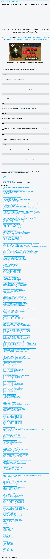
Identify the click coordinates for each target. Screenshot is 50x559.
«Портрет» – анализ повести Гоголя (11, 482)
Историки (5, 541)
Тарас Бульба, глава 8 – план (9, 374)
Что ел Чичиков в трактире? (9, 198)
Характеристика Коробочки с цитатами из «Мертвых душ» (16, 342)
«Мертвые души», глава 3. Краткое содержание (13, 500)
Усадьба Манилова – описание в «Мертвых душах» (14, 302)
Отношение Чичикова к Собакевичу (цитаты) (13, 195)
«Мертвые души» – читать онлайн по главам (13, 401)
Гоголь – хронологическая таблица (11, 396)
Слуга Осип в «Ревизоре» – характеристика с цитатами (15, 351)
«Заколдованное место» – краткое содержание (13, 461)
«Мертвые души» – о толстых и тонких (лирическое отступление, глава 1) (19, 253)
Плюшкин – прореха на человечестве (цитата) (13, 190)
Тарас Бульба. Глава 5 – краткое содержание (13, 389)
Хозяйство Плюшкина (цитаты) (10, 192)
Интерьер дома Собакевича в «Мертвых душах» (14, 283)
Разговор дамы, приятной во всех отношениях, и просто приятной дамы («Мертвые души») (23, 208)
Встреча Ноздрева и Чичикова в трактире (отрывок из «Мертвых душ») (19, 207)
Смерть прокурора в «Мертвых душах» (12, 200)
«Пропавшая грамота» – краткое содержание (13, 456)
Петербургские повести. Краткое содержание (13, 267)
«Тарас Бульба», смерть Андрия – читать (12, 295)
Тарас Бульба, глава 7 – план (9, 378)
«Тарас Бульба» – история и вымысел (11, 466)
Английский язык (7, 551)
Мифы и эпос (6, 548)
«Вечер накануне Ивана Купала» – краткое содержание (15, 454)
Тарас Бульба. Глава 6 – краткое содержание (13, 388)
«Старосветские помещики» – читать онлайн (13, 428)
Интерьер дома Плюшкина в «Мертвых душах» (13, 258)
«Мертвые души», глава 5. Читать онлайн (12, 418)
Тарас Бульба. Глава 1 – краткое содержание (13, 387)
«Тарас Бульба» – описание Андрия (11, 313)
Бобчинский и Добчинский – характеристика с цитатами (15, 355)
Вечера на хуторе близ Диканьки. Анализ (12, 442)
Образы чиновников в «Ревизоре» (10, 352)
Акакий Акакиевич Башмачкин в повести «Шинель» (15, 437)
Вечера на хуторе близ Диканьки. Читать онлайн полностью (16, 375)
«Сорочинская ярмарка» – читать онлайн (12, 410)
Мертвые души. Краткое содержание (11, 496)
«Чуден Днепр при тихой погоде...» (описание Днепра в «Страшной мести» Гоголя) (21, 320)
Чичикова (21, 108)
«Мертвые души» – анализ (9, 436)
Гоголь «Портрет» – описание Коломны (12, 278)
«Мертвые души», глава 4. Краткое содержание (13, 501)
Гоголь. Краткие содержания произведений (12, 228)
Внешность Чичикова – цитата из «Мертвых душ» (14, 305)
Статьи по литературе (8, 544)
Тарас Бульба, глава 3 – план (9, 391)
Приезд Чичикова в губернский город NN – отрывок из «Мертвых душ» (19, 213)
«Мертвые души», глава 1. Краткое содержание (13, 497)
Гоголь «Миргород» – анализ (9, 438)
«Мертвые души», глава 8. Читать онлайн (12, 415)
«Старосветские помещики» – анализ (11, 441)
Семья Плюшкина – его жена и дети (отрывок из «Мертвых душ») (18, 191)
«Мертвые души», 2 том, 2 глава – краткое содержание (15, 444)
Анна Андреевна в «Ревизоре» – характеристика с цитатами (16, 353)
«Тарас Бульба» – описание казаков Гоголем (13, 467)
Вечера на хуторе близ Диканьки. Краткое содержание (15, 451)
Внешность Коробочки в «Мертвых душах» (13, 298)
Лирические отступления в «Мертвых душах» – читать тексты (17, 254)
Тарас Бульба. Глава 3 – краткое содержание (13, 384)
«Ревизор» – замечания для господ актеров (12, 274)
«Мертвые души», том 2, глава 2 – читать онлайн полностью (16, 398)
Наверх (2, 555)
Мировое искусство (7, 549)
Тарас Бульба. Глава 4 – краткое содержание (13, 383)
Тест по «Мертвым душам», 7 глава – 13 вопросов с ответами (16, 330)
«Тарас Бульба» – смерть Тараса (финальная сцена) (14, 290)
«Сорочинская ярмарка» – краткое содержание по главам (15, 453)
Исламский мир (6, 531)
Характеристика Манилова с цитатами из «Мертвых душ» (16, 349)
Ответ (4, 74)
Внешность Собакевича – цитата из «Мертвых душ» (14, 285)
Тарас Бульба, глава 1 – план (9, 394)
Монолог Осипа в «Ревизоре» (9, 266)
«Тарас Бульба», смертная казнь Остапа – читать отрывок (16, 293)
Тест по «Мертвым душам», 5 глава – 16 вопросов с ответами (16, 332)
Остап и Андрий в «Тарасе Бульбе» (11, 469)
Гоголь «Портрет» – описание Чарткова (12, 279)
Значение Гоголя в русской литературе (11, 447)
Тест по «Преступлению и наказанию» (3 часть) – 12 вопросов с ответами (19, 345)
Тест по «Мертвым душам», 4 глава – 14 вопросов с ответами (16, 333)
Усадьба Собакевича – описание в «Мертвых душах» (15, 284)
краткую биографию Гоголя (38, 39)
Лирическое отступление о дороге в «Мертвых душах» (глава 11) (17, 244)
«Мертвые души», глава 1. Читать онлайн (12, 423)
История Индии (6, 535)
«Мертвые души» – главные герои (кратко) (12, 514)
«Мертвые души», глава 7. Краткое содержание (13, 504)
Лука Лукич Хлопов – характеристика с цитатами (14, 357)
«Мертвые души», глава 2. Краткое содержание (13, 499)
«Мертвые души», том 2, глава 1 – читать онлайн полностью (16, 399)
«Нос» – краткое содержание (9, 480)
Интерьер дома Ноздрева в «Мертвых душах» (13, 286)
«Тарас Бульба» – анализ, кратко (10, 440)
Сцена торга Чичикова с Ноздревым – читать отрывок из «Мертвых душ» (19, 215)
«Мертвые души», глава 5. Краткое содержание (13, 502)
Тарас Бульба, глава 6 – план (9, 381)
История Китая (6, 536)
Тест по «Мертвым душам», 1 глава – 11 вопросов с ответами (16, 337)
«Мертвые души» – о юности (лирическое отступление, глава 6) (17, 250)
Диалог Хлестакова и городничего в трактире (13, 225)
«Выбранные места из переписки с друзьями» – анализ (15, 449)
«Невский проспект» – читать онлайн (11, 403)
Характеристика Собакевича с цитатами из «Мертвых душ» (16, 339)
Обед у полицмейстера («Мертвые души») (12, 236)
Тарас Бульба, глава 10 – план (9, 368)
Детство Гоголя (6, 363)
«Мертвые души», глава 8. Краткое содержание (13, 506)
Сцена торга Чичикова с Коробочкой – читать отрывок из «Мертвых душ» (19, 218)
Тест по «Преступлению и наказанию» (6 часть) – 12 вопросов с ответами (19, 319)
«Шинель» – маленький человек (10, 486)
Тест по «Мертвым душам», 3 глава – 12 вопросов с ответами (16, 335)
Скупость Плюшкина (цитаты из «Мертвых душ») (14, 188)
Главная (5, 523)
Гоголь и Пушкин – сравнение (10, 448)
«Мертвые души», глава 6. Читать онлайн (12, 417)
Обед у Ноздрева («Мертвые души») (11, 239)
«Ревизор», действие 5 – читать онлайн (12, 270)
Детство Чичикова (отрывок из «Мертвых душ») (14, 256)
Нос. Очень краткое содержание (10, 230)
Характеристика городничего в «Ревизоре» (12, 361)
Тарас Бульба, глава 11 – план (9, 366)
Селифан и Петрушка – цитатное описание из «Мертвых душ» (17, 299)
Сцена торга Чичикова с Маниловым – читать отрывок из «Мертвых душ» (19, 217)
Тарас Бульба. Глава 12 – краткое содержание (13, 365)
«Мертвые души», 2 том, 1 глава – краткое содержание (15, 445)
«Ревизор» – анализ (7, 443)
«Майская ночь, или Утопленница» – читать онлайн (14, 408)
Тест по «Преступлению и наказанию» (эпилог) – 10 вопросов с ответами (19, 307)
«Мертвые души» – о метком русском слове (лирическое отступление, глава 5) (20, 251)
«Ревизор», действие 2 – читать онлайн (12, 271)
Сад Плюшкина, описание (9, 194)
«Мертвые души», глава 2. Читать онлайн (12, 422)
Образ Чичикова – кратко (8, 350)
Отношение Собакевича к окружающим (12, 197)
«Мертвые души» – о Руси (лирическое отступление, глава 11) (17, 245)
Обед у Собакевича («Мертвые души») (11, 238)
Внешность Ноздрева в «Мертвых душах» (12, 289)
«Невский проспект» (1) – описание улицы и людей (14, 282)
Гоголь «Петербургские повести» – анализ (12, 397)
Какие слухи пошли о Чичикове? (10, 210)
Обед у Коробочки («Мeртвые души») (11, 240)
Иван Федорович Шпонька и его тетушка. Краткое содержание (17, 460)
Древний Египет (7, 533)
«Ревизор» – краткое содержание (10, 493)
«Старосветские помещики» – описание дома (13, 318)
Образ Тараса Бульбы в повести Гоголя (11, 468)
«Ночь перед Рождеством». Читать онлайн (12, 407)
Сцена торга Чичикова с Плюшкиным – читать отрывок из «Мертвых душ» (20, 214)
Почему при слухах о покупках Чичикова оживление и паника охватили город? (21, 211)
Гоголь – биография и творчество (10, 450)
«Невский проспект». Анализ (9, 479)
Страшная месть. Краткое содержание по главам (14, 458)
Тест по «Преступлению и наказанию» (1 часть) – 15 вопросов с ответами (19, 346)
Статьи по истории (7, 542)
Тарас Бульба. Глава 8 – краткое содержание (13, 377)
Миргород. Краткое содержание (10, 462)
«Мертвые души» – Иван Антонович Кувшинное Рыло (15, 233)
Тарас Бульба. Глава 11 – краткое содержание (13, 369)
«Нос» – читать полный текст (9, 402)
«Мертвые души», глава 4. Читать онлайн (12, 420)
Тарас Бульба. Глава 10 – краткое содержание (13, 370)
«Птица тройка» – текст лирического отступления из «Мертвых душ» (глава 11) (21, 243)
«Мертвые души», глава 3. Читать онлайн (12, 421)
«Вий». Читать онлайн (8, 430)
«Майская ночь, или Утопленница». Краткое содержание (16, 455)
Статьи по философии (8, 543)
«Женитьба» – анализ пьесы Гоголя (11, 491)
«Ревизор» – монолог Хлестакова (10, 265)
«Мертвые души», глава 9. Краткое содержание (13, 507)
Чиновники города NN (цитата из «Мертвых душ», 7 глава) (16, 232)
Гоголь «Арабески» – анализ (9, 476)
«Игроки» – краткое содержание (10, 489)
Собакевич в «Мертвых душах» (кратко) (12, 519)
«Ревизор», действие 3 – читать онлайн (12, 269)
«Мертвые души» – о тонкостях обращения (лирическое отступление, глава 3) (20, 252)
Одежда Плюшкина (7, 193)
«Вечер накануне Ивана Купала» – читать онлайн (14, 409)
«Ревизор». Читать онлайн (9, 433)
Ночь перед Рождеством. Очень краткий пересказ (14, 219)
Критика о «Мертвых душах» (9, 521)
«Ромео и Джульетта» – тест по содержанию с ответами (15, 303)
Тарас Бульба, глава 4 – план (9, 390)
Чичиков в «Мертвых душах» (9, 513)
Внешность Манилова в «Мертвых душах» (12, 300)
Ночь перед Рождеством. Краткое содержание (13, 457)
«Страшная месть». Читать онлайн (10, 405)
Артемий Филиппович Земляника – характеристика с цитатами (17, 358)
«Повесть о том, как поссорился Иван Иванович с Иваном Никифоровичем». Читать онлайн (23, 429)
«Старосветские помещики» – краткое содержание (14, 463)
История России (6, 525)
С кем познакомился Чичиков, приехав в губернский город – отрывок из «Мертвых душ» (23, 212)
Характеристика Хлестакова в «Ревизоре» (12, 362)
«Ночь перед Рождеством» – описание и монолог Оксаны (16, 324)
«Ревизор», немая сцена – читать (10, 263)
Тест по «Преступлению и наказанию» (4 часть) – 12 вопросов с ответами (19, 343)
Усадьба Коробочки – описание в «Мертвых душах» (14, 297)
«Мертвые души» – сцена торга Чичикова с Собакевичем (16, 261)
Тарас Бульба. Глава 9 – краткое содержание (13, 376)
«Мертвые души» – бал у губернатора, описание (14, 257)
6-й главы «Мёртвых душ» (23, 37)
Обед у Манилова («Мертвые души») (11, 241)
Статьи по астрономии (8, 550)
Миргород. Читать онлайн (9, 372)
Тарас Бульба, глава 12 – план (9, 364)
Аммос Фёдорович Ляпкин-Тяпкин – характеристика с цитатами (17, 359)
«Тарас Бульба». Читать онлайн (10, 431)
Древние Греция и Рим (8, 528)
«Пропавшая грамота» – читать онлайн (12, 435)
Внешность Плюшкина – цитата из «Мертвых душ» (14, 260)
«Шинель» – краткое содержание (10, 483)
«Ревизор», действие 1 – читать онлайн (12, 273)
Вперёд (4, 177)
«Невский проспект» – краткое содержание (12, 477)
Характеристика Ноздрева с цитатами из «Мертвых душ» (16, 341)
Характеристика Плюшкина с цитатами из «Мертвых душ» (16, 338)
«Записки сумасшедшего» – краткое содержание (14, 487)
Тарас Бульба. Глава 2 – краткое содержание (13, 385)
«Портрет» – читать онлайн (9, 427)
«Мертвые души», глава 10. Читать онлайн (12, 412)
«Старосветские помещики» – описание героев (13, 317)
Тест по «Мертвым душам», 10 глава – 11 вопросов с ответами (17, 325)
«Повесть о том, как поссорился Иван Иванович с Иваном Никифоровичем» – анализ (22, 475)
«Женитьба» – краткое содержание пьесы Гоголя (14, 490)
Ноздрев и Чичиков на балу (9, 205)
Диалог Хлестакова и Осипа (9, 226)
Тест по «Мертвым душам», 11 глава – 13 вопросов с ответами (17, 331)
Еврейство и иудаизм (8, 537)
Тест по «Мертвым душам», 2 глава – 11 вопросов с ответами (16, 336)
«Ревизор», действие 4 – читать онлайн (12, 272)
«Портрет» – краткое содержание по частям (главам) (14, 481)
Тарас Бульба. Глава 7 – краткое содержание (13, 379)
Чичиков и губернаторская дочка (10, 204)
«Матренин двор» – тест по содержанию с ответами (14, 306)
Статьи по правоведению (8, 545)
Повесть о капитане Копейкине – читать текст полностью (16, 187)
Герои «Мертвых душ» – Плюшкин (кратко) (13, 520)
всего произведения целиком (40, 37)
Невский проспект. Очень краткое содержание (13, 231)
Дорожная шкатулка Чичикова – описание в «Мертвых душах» (17, 199)
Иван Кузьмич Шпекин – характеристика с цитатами (15, 356)
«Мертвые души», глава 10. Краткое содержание (14, 508)
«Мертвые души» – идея (8, 512)
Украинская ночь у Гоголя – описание (11, 322)
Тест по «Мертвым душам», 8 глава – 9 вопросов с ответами (16, 329)
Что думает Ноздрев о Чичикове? (10, 201)
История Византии (7, 530)
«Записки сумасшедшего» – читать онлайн (12, 425)
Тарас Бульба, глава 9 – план (9, 371)
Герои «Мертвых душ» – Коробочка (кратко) (13, 516)
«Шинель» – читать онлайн (9, 424)
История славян (6, 529)
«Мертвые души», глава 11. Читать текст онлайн (14, 411)
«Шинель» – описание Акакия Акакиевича (12, 277)
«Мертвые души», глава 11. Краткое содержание (14, 510)
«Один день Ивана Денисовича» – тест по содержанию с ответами (18, 309)
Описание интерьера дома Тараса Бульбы (12, 227)
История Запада (6, 527)
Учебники (5, 539)
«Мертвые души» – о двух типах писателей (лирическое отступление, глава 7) (20, 249)
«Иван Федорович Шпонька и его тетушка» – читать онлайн (16, 404)
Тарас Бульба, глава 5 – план (9, 382)
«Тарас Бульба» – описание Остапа (11, 315)
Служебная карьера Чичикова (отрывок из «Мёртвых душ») (16, 221)
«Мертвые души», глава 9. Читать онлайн (12, 414)
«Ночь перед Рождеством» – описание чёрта (13, 326)
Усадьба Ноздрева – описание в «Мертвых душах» (14, 287)
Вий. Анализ (6, 471)
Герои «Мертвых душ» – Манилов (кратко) (12, 515)
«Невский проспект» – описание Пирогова (12, 280)
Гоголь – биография (7, 292)
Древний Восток (7, 534)
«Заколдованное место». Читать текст (11, 434)
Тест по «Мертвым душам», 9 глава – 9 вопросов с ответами (16, 328)
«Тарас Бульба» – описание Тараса (10, 316)
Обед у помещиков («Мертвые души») (11, 234)
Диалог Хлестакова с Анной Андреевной (12, 224)
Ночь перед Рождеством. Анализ (10, 220)
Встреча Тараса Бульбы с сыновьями (11, 312)
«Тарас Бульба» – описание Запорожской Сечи (13, 296)
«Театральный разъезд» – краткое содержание (13, 495)
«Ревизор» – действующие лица (10, 276)
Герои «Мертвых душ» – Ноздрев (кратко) (12, 517)
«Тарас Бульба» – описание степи (10, 310)
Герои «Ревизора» (7, 494)
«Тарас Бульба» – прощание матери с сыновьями (14, 311)
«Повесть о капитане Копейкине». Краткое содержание (15, 509)
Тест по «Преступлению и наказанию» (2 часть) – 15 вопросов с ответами (19, 348)
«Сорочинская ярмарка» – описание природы (13, 323)
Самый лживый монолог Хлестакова (11, 223)
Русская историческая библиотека (15, 171)
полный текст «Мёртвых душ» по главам (17, 39)
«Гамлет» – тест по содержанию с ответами (12, 304)
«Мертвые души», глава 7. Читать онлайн (12, 416)
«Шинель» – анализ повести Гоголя (11, 484)
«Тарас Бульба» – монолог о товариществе (12, 291)
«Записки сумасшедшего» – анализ (11, 488)
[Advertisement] (25, 16)
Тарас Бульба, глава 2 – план (9, 392)
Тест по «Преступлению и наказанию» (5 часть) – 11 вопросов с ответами (19, 344)
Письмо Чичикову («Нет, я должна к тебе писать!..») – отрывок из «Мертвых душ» (21, 203)
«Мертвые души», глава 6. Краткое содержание (13, 503)
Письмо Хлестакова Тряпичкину (10, 264)
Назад (4, 176)
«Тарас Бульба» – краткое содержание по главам (14, 464)
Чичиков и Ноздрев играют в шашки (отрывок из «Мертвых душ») (18, 206)
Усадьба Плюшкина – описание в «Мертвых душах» (14, 259)
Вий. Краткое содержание (9, 470)
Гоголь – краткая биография (9, 395)
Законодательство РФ (8, 547)
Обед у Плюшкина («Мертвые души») (11, 237)
